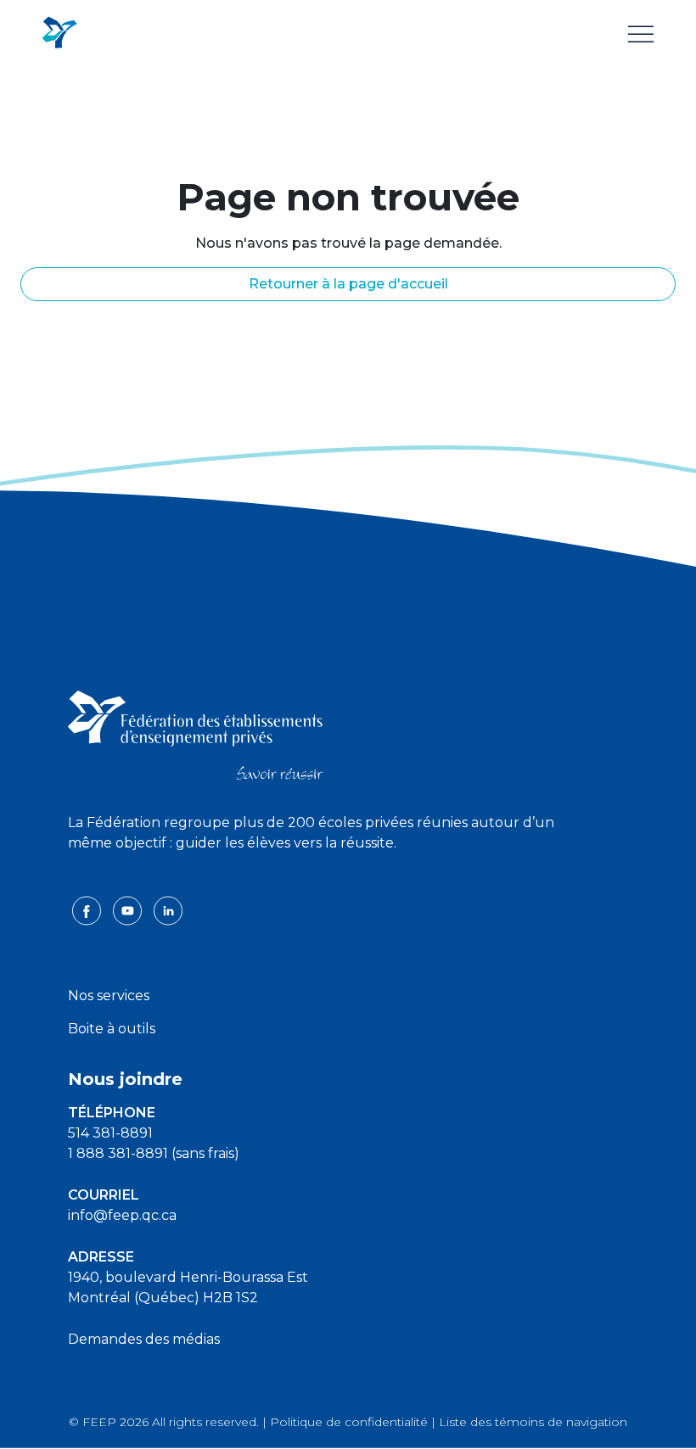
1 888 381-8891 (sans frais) (153, 1153)
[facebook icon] (88, 910)
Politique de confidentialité (349, 1421)
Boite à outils (111, 1029)
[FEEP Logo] (59, 33)
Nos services (108, 995)
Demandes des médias (144, 1339)
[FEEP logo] (195, 733)
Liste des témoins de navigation (533, 1421)
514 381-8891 (110, 1133)
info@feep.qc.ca (122, 1215)
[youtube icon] (129, 910)
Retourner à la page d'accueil (348, 284)
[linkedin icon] (168, 910)
